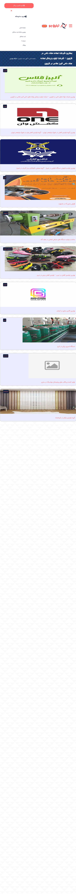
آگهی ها (25, 59)
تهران (5, 106)
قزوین (5, 70)
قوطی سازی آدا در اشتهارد (66, 203)
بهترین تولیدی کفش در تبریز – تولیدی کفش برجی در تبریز (56, 275)
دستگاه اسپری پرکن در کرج (66, 346)
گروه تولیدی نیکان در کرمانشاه (65, 417)
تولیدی (20, 59)
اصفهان (6, 213)
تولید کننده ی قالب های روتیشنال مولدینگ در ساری (58, 382)
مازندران (6, 356)
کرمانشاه (6, 391)
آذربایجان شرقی (8, 249)
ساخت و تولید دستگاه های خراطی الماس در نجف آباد (58, 239)
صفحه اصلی (32, 59)
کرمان (5, 284)
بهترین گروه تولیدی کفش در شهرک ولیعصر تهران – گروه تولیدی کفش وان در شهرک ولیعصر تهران (43, 132)
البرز (5, 177)
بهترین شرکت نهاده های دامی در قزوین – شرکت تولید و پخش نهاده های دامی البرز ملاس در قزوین (42, 96)
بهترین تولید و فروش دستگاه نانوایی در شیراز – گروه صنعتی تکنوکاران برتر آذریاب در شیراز (45, 168)
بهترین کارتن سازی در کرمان (66, 310)
